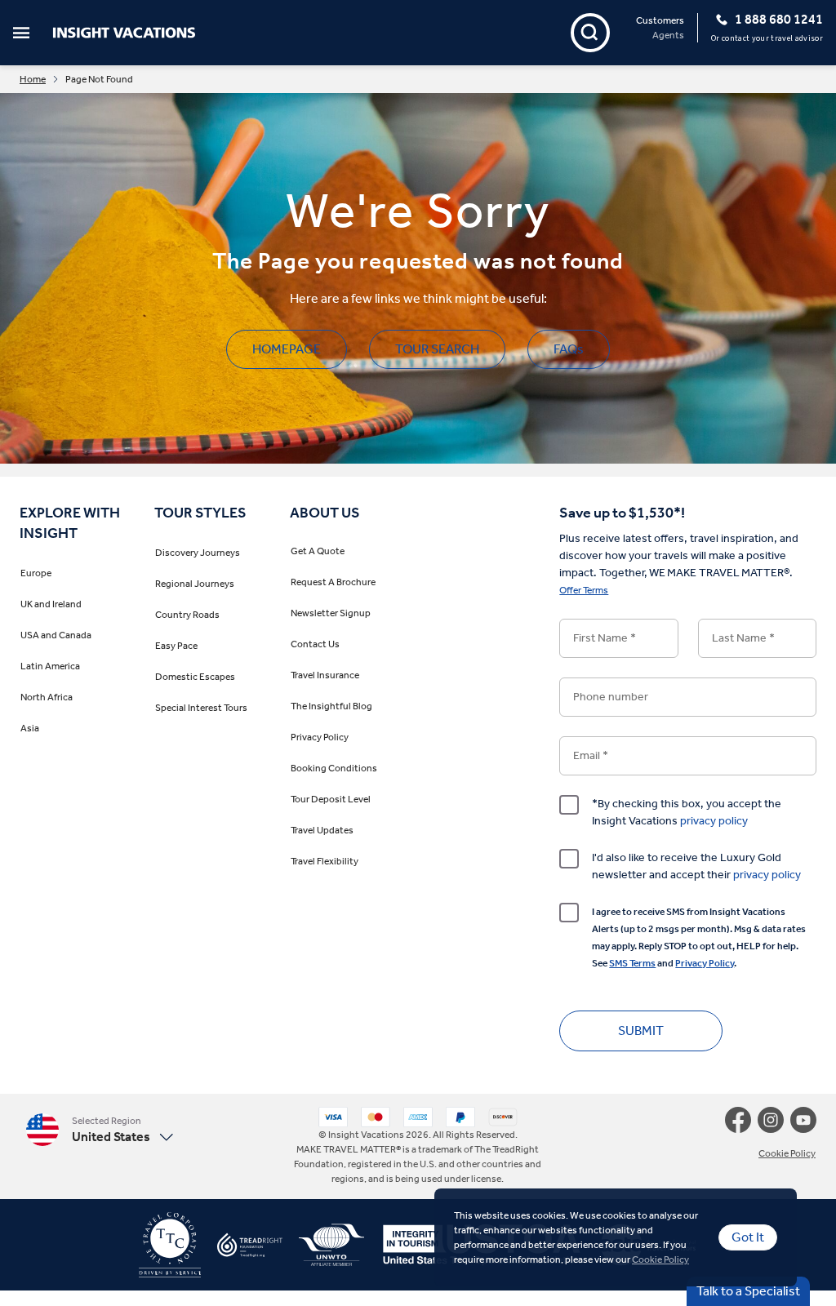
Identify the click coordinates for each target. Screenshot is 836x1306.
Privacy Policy (704, 963)
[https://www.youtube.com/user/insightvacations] (803, 1120)
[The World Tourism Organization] (323, 1251)
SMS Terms (632, 963)
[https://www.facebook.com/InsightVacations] (741, 1120)
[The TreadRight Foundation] (241, 1251)
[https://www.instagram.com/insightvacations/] (774, 1120)
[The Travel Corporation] (170, 1251)
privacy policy (714, 821)
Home (33, 79)
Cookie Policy (660, 1259)
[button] (152, 1130)
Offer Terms (583, 590)
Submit (641, 1030)
